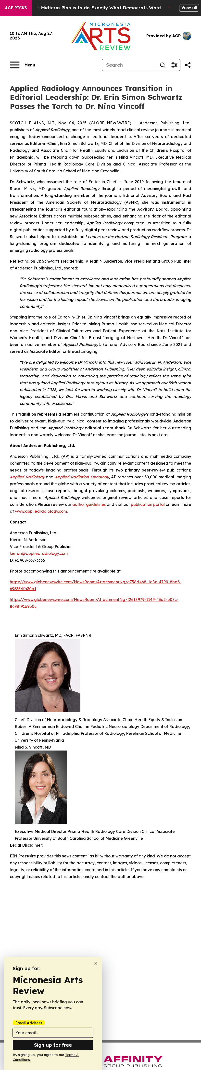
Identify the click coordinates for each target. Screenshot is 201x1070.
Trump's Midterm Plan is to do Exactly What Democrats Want (91, 8)
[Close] (95, 963)
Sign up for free (53, 1045)
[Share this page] (187, 65)
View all (189, 7)
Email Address (28, 1022)
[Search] (162, 65)
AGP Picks (16, 7)
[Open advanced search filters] (174, 65)
